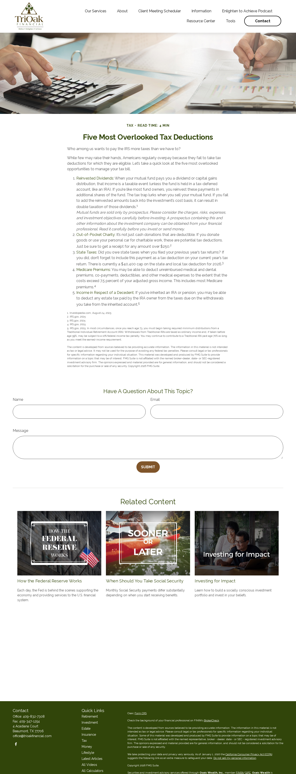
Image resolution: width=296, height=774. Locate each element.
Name (18, 399)
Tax (84, 740)
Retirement (90, 716)
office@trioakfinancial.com (32, 736)
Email (155, 399)
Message (20, 430)
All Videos (89, 765)
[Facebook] (16, 744)
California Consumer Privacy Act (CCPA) (248, 754)
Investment (90, 722)
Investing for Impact (215, 580)
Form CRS (141, 713)
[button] (95, 11)
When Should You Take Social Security (144, 580)
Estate (86, 728)
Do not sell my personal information (234, 758)
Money (87, 746)
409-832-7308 (34, 716)
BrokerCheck (211, 720)
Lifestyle (88, 753)
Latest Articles (92, 759)
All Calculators (92, 771)
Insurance (89, 734)
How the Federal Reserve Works (49, 580)
